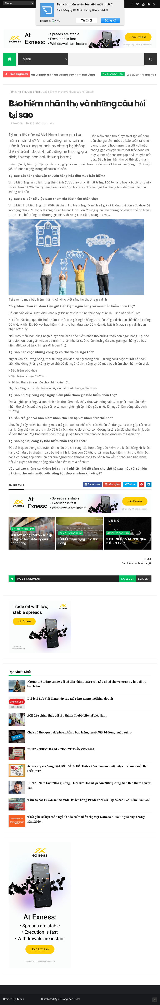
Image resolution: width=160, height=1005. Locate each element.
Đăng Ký (110, 20)
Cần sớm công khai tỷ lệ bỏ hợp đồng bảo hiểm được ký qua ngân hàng (31, 539)
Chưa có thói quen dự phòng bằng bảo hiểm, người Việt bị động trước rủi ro (79, 732)
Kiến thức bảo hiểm (29, 92)
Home (12, 92)
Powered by (46, 20)
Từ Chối (86, 20)
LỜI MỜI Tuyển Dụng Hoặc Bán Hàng (78, 541)
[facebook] (132, 4)
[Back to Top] (154, 999)
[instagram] (149, 4)
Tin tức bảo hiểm (99, 74)
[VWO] (56, 20)
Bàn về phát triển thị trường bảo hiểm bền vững (48, 75)
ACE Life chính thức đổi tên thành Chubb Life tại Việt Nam (66, 715)
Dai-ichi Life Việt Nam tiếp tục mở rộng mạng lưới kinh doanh (70, 698)
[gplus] (154, 4)
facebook (127, 578)
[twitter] (137, 4)
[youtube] (143, 4)
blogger (143, 578)
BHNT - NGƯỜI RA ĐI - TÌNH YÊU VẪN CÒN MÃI (60, 749)
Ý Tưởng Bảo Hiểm (69, 999)
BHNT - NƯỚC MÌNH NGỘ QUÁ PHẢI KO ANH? (126, 541)
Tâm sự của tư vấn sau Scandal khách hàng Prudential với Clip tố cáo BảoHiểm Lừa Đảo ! (88, 800)
